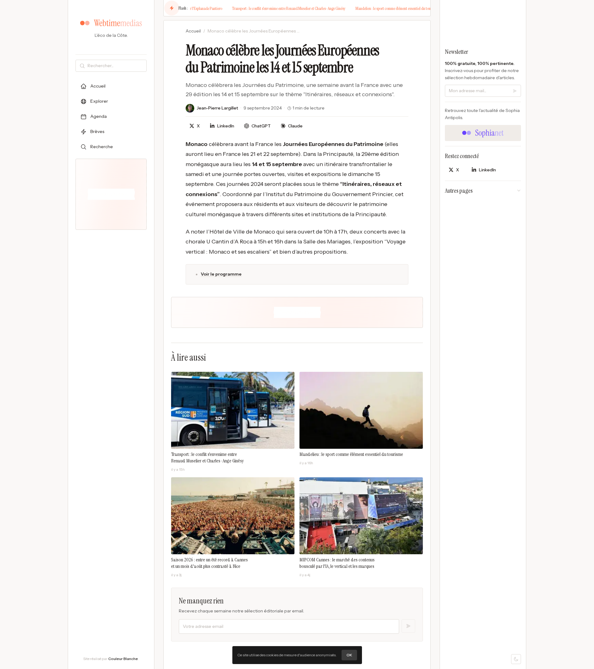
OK (349, 655)
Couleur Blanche (123, 658)
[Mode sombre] (516, 659)
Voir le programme (221, 274)
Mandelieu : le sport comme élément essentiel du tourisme (378, 8)
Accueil (193, 31)
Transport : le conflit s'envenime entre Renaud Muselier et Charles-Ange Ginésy (269, 8)
